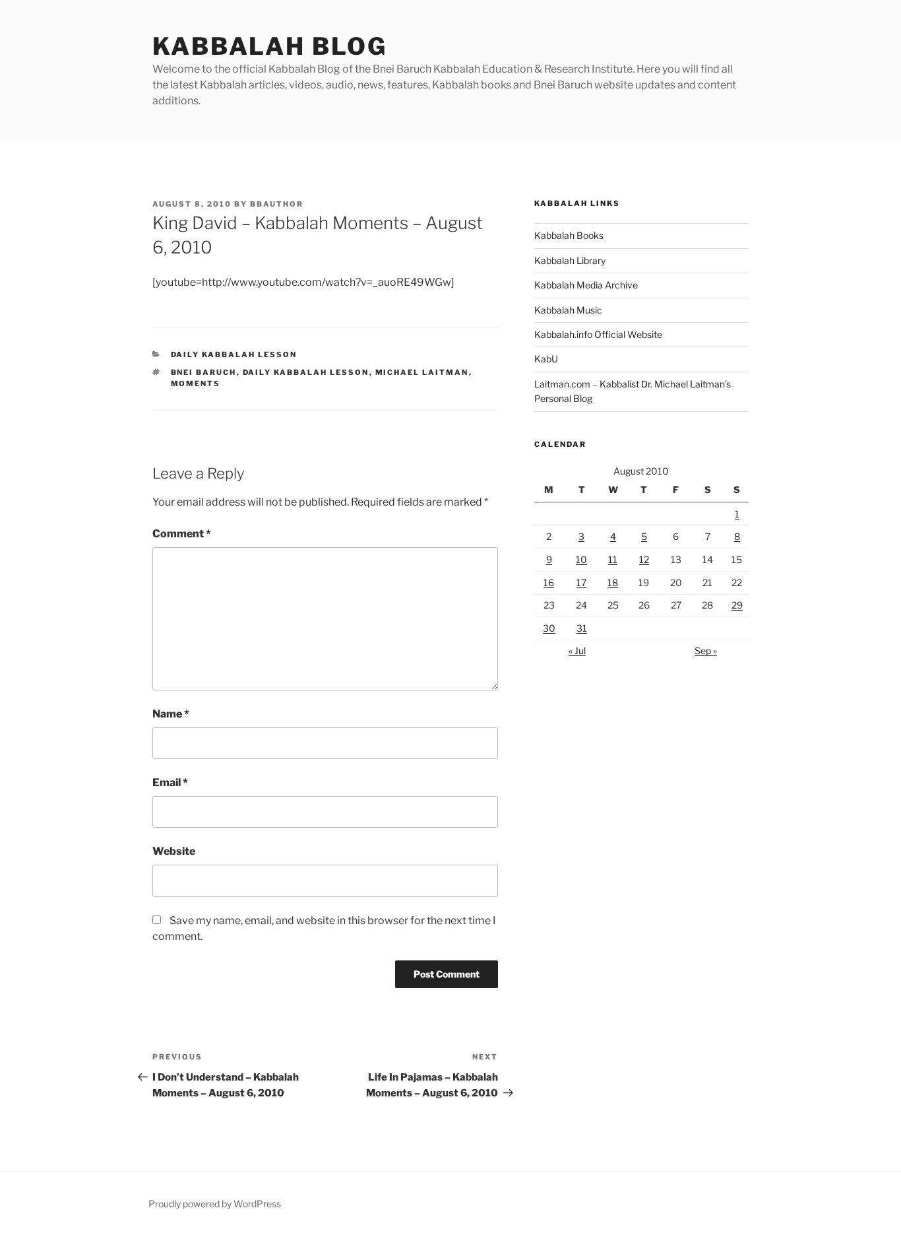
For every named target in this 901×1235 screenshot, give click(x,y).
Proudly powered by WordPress (214, 1203)
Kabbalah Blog (269, 46)
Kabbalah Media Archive (586, 284)
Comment (181, 533)
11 (612, 559)
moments (196, 383)
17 (581, 582)
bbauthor (276, 204)
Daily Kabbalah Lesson (234, 354)
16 (549, 582)
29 (737, 605)
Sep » (706, 650)
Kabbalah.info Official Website (598, 334)
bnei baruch (204, 372)
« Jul (577, 650)
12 (644, 559)
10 (581, 559)
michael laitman (422, 372)
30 (549, 628)
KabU (546, 358)
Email (170, 782)
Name (170, 714)
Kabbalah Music (568, 310)
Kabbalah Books (569, 235)
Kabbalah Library (570, 260)
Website (173, 851)
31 (581, 628)
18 (612, 582)
